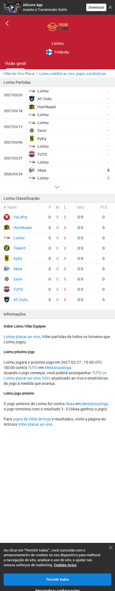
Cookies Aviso (65, 565)
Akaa (70, 403)
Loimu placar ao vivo (22, 336)
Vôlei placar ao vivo (35, 424)
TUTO (33, 367)
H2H (46, 378)
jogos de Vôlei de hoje (32, 419)
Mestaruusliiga (58, 367)
